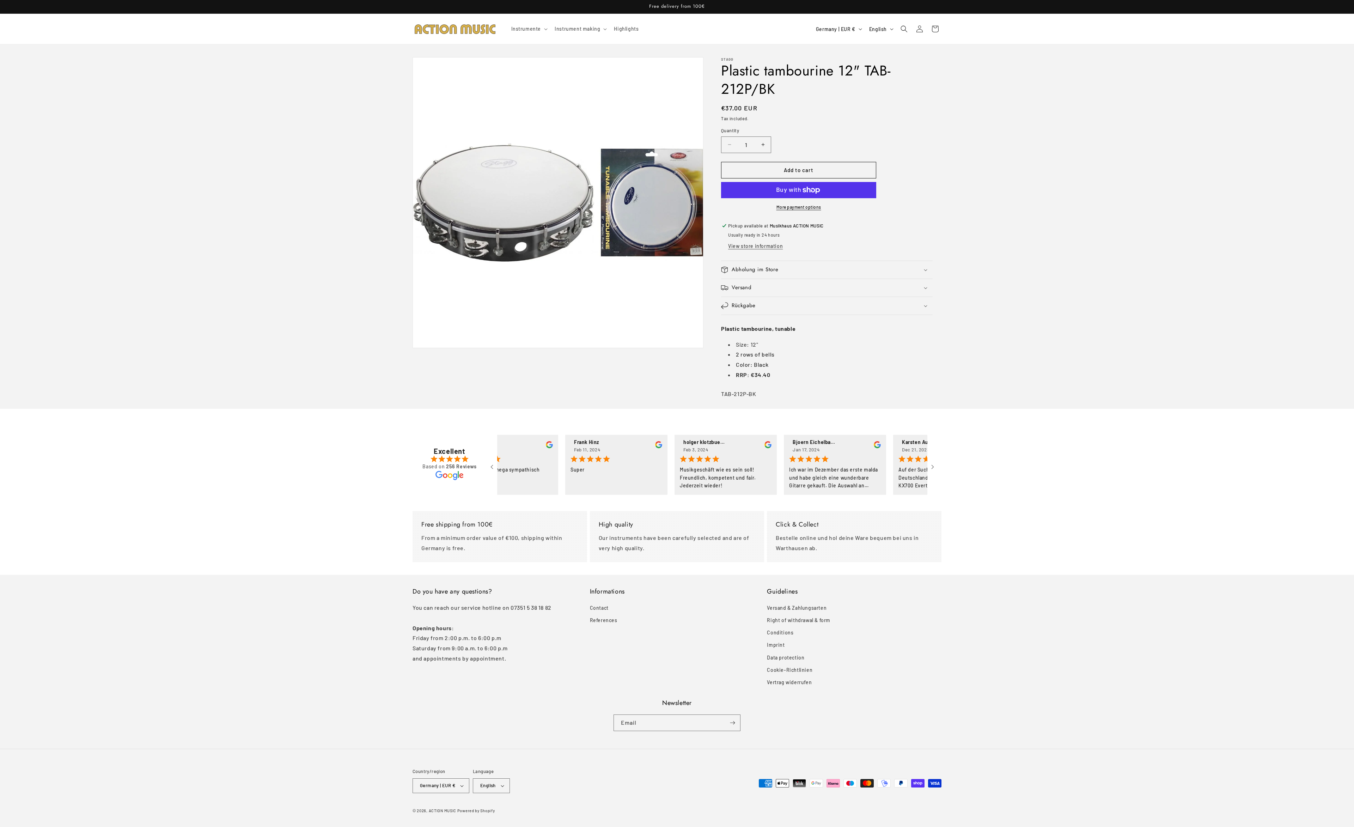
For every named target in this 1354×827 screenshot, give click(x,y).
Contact (599, 608)
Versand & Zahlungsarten (797, 608)
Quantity (730, 130)
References (603, 620)
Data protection (785, 658)
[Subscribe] (732, 722)
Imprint (776, 645)
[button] (529, 29)
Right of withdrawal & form (798, 620)
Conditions (780, 633)
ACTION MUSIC (442, 810)
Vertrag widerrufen (789, 682)
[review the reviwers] (527, 446)
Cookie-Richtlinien (789, 670)
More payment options (798, 207)
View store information (755, 246)
